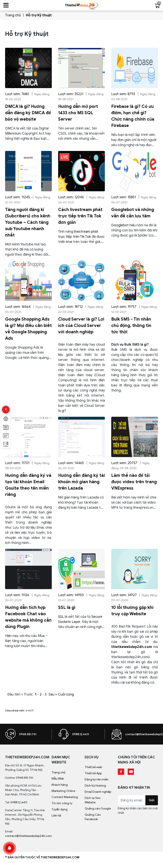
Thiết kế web (93, 767)
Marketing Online (63, 791)
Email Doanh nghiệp (98, 792)
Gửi (151, 800)
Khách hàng (60, 785)
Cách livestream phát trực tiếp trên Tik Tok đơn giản (80, 216)
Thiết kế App (93, 773)
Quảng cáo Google (98, 808)
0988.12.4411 (80, 734)
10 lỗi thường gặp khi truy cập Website (132, 611)
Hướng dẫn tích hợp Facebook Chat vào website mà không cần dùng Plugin (28, 617)
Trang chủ (13, 15)
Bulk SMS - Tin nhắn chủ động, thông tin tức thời (131, 326)
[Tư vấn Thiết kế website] (63, 734)
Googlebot (120, 225)
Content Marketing (65, 797)
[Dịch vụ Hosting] (6, 444)
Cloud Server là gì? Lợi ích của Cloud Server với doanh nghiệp (81, 326)
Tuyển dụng (59, 809)
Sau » (53, 694)
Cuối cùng (66, 694)
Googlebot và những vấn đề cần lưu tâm (132, 213)
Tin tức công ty (62, 803)
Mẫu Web (58, 778)
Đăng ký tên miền (96, 779)
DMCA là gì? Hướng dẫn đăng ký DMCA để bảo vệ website (28, 113)
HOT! (31, 710)
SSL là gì (66, 607)
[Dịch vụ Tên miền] (6, 436)
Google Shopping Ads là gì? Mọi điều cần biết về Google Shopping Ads (28, 329)
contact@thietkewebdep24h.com (28, 836)
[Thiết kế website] (6, 419)
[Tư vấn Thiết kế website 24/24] (10, 734)
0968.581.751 (27, 734)
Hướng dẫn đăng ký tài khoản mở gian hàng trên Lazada (81, 482)
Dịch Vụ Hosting (95, 785)
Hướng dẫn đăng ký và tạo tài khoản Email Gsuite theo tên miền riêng (28, 485)
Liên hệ (56, 815)
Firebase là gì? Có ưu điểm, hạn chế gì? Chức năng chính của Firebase (132, 116)
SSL (61, 617)
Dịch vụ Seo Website (92, 800)
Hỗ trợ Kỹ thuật (39, 15)
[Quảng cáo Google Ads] (6, 427)
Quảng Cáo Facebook (93, 817)
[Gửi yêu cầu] (116, 734)
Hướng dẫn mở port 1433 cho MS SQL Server (78, 113)
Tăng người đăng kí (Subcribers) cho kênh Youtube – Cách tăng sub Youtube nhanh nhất (27, 222)
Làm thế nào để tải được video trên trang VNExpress (134, 482)
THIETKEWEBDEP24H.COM (60, 857)
